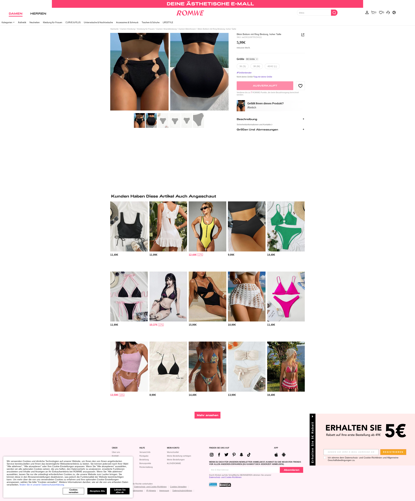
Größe (246, 59)
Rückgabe (143, 456)
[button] (300, 85)
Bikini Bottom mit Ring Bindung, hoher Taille (259, 34)
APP (276, 448)
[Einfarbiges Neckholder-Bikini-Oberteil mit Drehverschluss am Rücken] (168, 367)
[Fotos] (169, 72)
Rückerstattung (146, 467)
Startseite (114, 29)
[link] (207, 4)
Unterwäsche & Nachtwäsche (98, 22)
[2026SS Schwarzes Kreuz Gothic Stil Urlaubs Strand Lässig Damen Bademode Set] (168, 297)
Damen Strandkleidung (166, 29)
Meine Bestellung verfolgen (179, 456)
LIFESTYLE (168, 22)
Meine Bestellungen (176, 460)
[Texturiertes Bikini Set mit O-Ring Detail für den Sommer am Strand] (286, 226)
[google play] (283, 454)
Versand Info (144, 452)
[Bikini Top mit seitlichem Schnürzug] (129, 226)
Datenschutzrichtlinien (182, 490)
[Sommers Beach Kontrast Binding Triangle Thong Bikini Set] (129, 297)
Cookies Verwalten (178, 487)
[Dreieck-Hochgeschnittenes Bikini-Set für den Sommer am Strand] (286, 297)
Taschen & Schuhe (151, 22)
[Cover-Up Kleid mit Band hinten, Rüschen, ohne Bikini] (168, 226)
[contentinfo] (114, 254)
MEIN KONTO (173, 448)
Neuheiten (35, 22)
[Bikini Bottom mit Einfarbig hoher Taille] (247, 226)
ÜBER (115, 448)
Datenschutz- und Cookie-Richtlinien (225, 477)
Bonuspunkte (145, 463)
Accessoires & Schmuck (127, 22)
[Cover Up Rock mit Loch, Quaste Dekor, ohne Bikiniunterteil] (247, 297)
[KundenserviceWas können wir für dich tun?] (388, 12)
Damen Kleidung (127, 29)
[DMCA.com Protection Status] (225, 485)
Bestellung (144, 460)
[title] (207, 196)
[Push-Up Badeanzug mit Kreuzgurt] (207, 297)
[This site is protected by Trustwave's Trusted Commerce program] (213, 485)
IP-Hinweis (151, 490)
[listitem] (129, 235)
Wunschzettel (173, 452)
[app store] (276, 454)
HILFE (142, 448)
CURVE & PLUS (73, 22)
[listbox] (367, 12)
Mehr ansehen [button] (207, 415)
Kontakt (115, 456)
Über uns (116, 452)
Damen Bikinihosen (187, 29)
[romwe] (190, 12)
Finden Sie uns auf (219, 448)
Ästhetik (22, 22)
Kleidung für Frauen (52, 22)
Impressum (164, 490)
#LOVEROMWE (174, 463)
